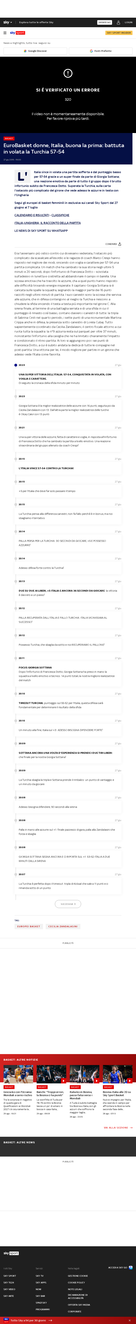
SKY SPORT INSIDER (119, 32)
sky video (9, 1289)
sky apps (41, 1282)
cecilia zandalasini (63, 926)
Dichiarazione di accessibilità (77, 1296)
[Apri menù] (5, 33)
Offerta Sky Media (79, 1305)
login (128, 22)
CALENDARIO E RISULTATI (32, 215)
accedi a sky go (117, 1267)
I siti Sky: (8, 1268)
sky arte (9, 1296)
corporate (74, 1311)
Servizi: (39, 1268)
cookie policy (76, 1282)
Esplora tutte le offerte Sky (36, 22)
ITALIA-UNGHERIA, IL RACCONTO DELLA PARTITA (48, 223)
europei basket (28, 926)
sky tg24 (9, 1282)
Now (38, 1289)
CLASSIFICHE (60, 215)
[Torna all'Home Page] (17, 33)
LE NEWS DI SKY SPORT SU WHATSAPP (41, 230)
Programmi (43, 1309)
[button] (62, 1320)
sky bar (40, 1296)
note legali (75, 1289)
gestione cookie (78, 1276)
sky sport (10, 1276)
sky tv (39, 1276)
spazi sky (41, 1302)
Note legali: (74, 1268)
